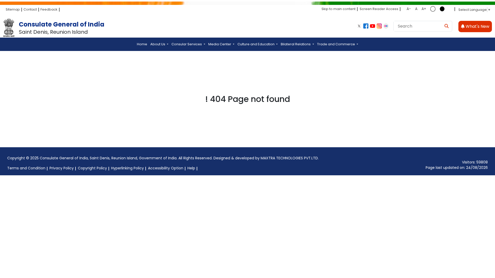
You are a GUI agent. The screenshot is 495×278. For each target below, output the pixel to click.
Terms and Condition (26, 168)
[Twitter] (359, 26)
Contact (30, 9)
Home (142, 44)
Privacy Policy (62, 168)
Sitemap (13, 9)
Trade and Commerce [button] (336, 44)
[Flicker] (386, 26)
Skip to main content (338, 8)
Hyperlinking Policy (127, 168)
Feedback (48, 9)
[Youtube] (372, 26)
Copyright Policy (92, 168)
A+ (424, 8)
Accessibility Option (165, 168)
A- (409, 8)
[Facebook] (366, 26)
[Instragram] (379, 26)
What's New (477, 26)
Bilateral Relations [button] (296, 44)
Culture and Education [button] (256, 44)
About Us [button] (158, 44)
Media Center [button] (220, 44)
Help (191, 168)
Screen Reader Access (379, 8)
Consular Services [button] (187, 44)
